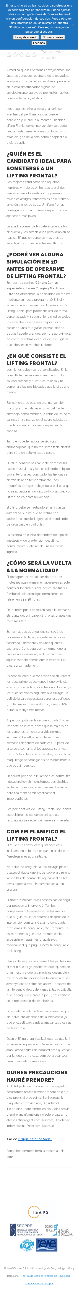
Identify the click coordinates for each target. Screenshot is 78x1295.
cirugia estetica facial (35, 1139)
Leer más (39, 43)
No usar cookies (53, 37)
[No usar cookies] (72, 25)
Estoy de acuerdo (26, 37)
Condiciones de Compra (39, 1283)
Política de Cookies (32, 1275)
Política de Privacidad (57, 1275)
